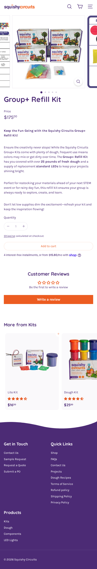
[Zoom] (78, 81)
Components (12, 533)
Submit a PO (12, 471)
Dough (8, 527)
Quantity (10, 217)
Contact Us (11, 452)
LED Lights (11, 540)
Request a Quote (15, 465)
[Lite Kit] (32, 371)
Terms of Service (62, 484)
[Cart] (80, 6)
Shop (54, 452)
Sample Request (15, 459)
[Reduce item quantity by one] (8, 226)
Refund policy (60, 490)
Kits (32, 324)
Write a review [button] (48, 299)
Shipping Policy (61, 496)
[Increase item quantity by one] (23, 226)
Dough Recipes (61, 477)
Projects (56, 471)
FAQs (54, 459)
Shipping (9, 235)
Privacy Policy (60, 502)
